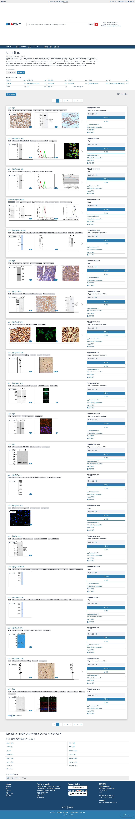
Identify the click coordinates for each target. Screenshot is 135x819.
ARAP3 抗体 (10, 754)
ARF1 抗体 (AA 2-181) (15, 322)
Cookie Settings (74, 812)
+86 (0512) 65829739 (56, 1)
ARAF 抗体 (9, 766)
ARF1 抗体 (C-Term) (14, 291)
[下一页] (81, 101)
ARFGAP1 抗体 (73, 750)
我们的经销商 (40, 797)
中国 (96, 114)
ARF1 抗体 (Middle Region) (17, 230)
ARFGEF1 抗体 (73, 762)
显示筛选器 (12, 94)
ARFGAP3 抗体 (73, 758)
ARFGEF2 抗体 (73, 766)
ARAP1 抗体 (10, 762)
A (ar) (12, 778)
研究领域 (56, 47)
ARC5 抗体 (9, 747)
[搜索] (96, 24)
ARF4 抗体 (72, 743)
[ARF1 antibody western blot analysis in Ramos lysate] (20, 671)
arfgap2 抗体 (72, 754)
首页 (8, 778)
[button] (82, 121)
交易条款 (82, 812)
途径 (51, 47)
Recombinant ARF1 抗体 (16, 200)
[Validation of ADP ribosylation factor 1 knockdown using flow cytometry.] (72, 212)
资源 (7, 792)
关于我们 (52, 812)
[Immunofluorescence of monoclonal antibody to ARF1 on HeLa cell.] (20, 518)
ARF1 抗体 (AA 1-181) (15, 383)
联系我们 (65, 1)
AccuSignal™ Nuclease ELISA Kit (46, 790)
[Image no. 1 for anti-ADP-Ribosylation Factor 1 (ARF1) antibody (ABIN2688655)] (46, 704)
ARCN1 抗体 (10, 743)
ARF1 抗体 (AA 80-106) (15, 353)
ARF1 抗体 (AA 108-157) (16, 567)
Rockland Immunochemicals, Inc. (108, 802)
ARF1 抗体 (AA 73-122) (15, 597)
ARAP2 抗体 (10, 758)
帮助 (7, 788)
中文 (4, 1)
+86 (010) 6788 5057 (108, 797)
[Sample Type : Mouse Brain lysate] (72, 242)
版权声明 (59, 812)
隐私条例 (65, 812)
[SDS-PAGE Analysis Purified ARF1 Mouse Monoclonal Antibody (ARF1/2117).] (46, 120)
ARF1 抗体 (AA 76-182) (15, 138)
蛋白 (29, 47)
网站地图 (8, 796)
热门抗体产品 (9, 794)
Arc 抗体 (9, 750)
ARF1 (17, 778)
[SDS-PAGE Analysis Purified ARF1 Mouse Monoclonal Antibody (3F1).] (20, 548)
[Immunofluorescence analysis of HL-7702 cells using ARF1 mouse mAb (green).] (72, 150)
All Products (9, 47)
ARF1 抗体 (11, 108)
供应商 (46, 47)
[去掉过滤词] (14, 72)
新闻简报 (8, 790)
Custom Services (37, 47)
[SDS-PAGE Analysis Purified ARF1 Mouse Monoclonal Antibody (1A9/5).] (72, 303)
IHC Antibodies (41, 794)
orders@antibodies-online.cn (114, 25)
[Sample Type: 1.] (20, 242)
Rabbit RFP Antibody (42, 792)
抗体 (17, 47)
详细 (107, 121)
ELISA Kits (23, 47)
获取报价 (106, 117)
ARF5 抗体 (72, 747)
